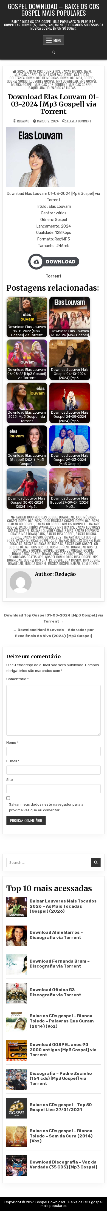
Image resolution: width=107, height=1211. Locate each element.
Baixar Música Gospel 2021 (43, 537)
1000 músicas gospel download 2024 (71, 520)
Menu (57, 40)
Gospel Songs (17, 81)
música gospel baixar (64, 563)
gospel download (68, 550)
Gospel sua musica (67, 560)
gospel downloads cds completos (57, 553)
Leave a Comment (79, 121)
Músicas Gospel (80, 84)
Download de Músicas (42, 77)
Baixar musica (72, 71)
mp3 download (67, 81)
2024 (21, 71)
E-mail (12, 761)
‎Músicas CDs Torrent (51, 84)
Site (9, 780)
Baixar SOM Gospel (78, 543)
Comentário (17, 679)
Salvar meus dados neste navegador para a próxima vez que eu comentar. (46, 807)
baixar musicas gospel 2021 (37, 540)
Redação (23, 121)
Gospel (89, 77)
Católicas (81, 74)
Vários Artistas (63, 87)
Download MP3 (71, 77)
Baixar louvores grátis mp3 (52, 530)
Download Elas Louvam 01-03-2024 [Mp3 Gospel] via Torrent (53, 104)
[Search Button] (53, 52)
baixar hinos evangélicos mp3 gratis (46, 527)
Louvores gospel (42, 81)
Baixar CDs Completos (43, 71)
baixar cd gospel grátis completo (62, 524)
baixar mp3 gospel (60, 533)
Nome (12, 743)
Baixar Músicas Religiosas (43, 543)
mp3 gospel (88, 81)
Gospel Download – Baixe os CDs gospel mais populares (53, 9)
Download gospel (84, 547)
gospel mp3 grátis (38, 560)
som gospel (90, 563)
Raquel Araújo (39, 87)
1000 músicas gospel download (50, 517)
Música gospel (22, 84)
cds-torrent (59, 547)
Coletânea (17, 77)
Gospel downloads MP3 (62, 556)
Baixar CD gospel (21, 524)
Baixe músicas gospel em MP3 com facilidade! (53, 73)
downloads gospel (27, 550)
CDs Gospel (39, 547)
